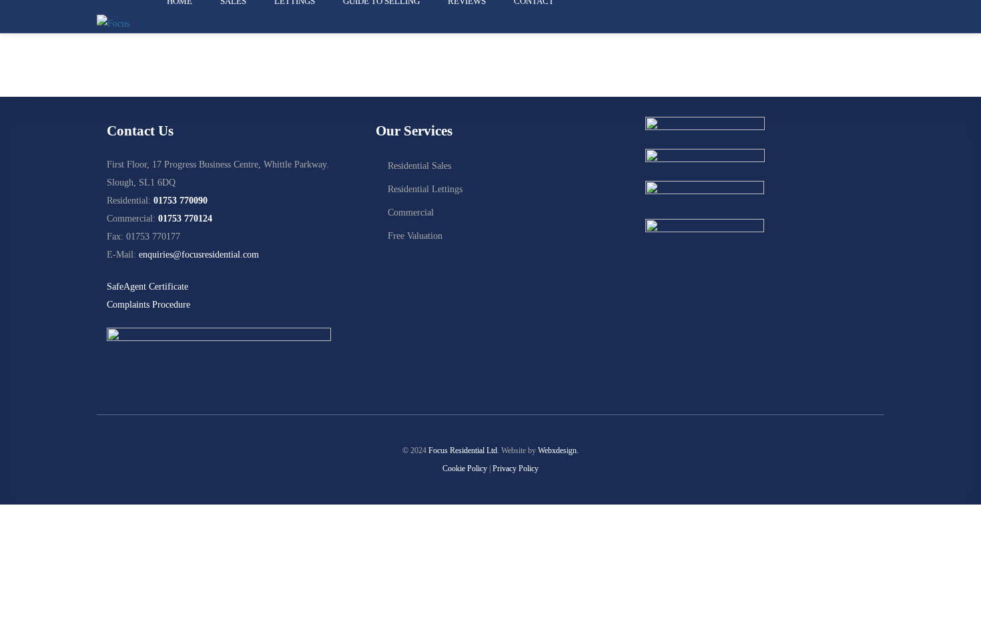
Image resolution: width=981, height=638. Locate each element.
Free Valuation (415, 236)
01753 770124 (185, 219)
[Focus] (113, 23)
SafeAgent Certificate (147, 287)
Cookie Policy (464, 468)
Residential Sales (419, 166)
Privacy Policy (516, 468)
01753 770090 (180, 201)
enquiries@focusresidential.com (199, 255)
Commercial (411, 213)
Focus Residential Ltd (462, 450)
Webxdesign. (558, 450)
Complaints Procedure (148, 305)
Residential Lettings (425, 189)
